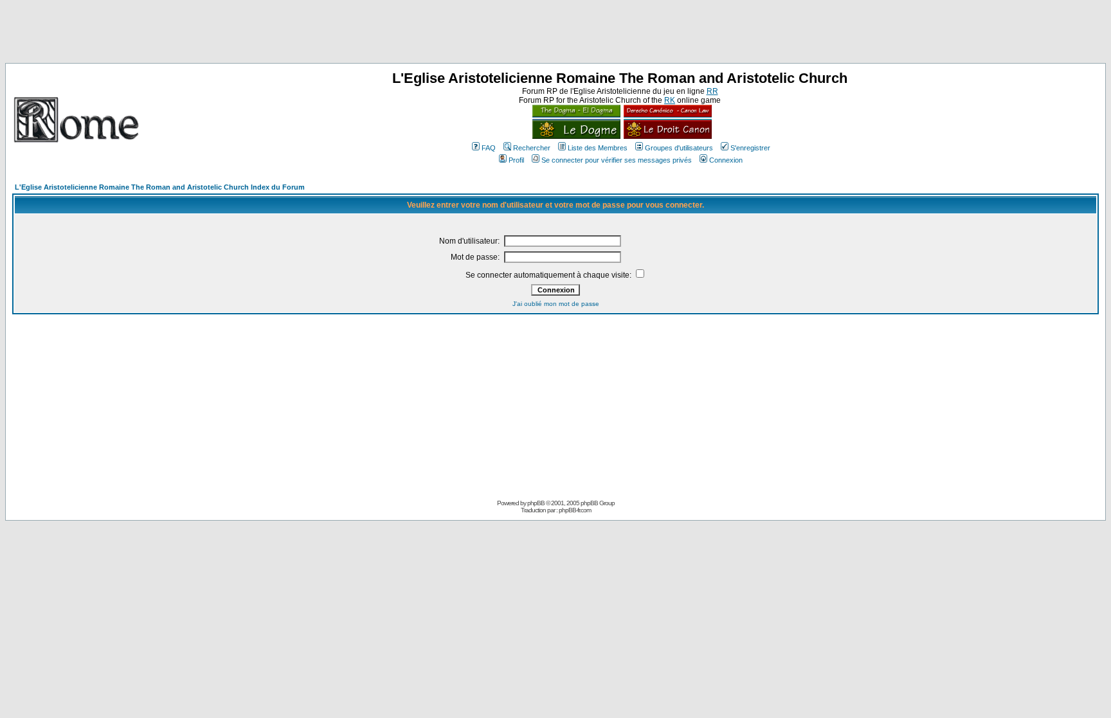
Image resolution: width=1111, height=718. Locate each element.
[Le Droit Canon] (666, 136)
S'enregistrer (750, 148)
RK (669, 100)
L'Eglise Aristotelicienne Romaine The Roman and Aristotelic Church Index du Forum (160, 187)
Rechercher (531, 148)
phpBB (536, 503)
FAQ (489, 148)
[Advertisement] (555, 34)
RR (712, 91)
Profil (516, 160)
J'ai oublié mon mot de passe (555, 303)
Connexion (726, 160)
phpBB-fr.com (575, 510)
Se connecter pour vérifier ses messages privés (616, 160)
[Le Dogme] (576, 136)
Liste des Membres (598, 148)
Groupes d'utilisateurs (679, 148)
